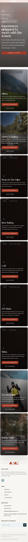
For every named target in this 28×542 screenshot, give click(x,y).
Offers (3, 22)
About (3, 11)
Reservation (4, 30)
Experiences (4, 18)
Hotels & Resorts (6, 15)
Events (3, 26)
